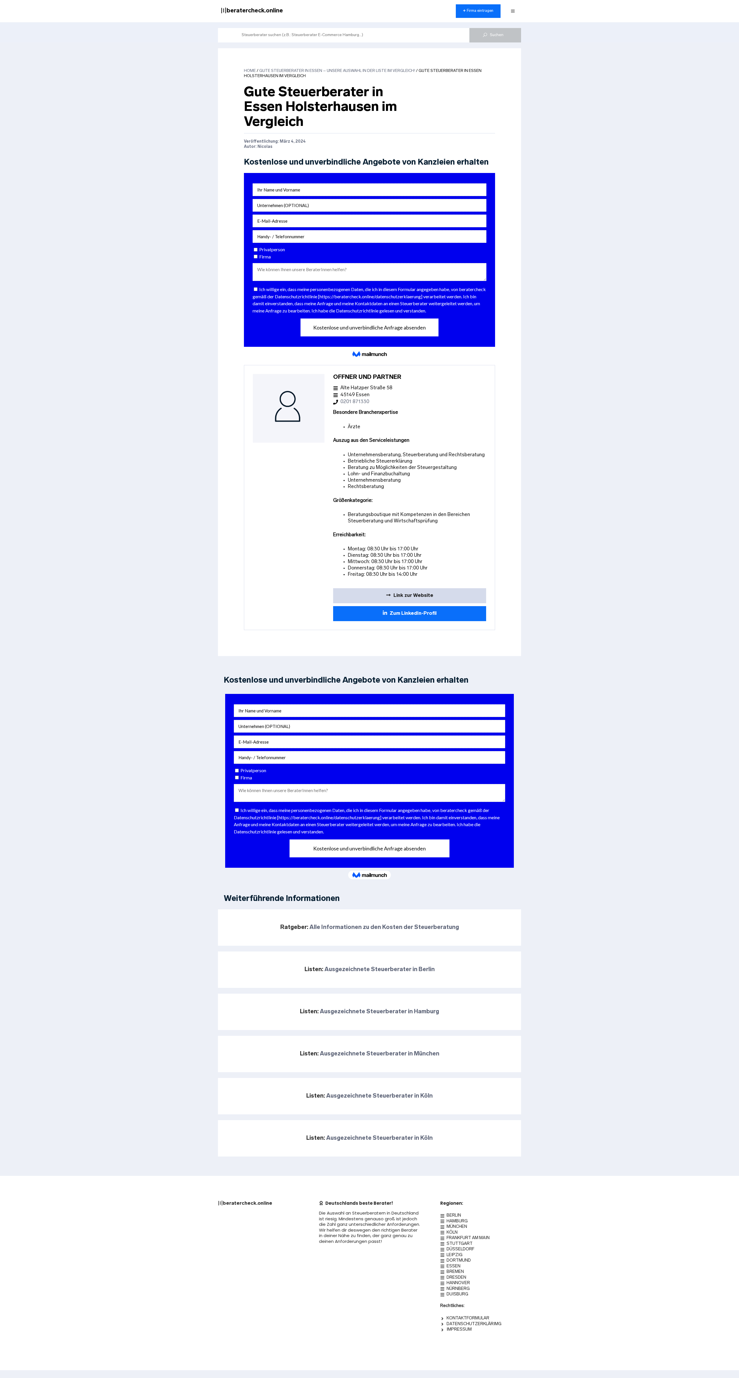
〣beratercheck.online (252, 11)
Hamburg (457, 1221)
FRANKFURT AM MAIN (468, 1238)
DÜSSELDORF (460, 1249)
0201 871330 (354, 401)
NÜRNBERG (458, 1289)
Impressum (459, 1329)
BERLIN (454, 1215)
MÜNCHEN (457, 1227)
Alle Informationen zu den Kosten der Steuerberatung (384, 927)
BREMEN (455, 1272)
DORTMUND (459, 1260)
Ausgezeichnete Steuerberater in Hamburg (379, 1012)
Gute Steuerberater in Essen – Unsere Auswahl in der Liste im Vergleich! (337, 71)
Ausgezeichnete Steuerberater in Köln (379, 1096)
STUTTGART (460, 1244)
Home (250, 71)
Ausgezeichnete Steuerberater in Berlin (379, 970)
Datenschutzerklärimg (474, 1324)
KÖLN (452, 1232)
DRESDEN (456, 1277)
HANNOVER (458, 1283)
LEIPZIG (454, 1255)
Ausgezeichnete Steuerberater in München (379, 1054)
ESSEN (453, 1266)
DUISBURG (457, 1294)
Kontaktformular (468, 1318)
